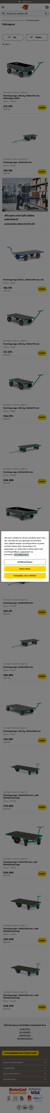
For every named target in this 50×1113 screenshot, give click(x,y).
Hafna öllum (25, 569)
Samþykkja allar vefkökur (25, 576)
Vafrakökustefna (21, 554)
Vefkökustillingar (25, 562)
